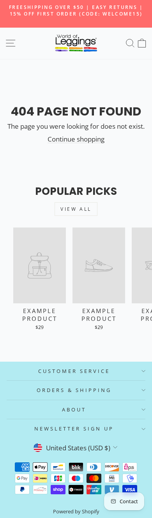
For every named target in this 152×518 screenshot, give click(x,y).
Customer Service (74, 371)
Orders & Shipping (74, 390)
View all (76, 209)
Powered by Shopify (76, 511)
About (74, 409)
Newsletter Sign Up (74, 428)
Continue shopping (76, 139)
